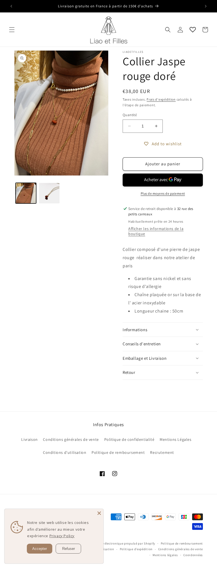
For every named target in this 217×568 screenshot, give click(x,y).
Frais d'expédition (161, 99)
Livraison (29, 439)
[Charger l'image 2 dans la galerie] (49, 193)
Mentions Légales (176, 439)
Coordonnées (193, 555)
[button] (12, 29)
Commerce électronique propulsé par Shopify (121, 543)
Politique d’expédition (136, 549)
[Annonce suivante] (205, 6)
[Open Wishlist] (192, 29)
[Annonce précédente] (11, 6)
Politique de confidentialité (129, 439)
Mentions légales (165, 555)
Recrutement (162, 452)
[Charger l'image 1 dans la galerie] (26, 193)
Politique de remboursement (118, 452)
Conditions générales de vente (71, 439)
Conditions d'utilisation (64, 452)
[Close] (99, 513)
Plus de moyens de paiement (163, 193)
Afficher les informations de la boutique (156, 231)
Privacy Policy (62, 535)
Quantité (130, 114)
